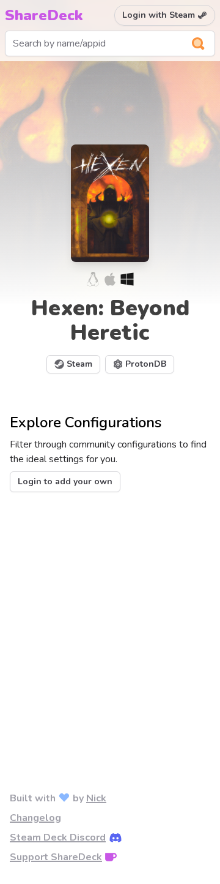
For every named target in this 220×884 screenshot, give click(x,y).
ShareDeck (44, 15)
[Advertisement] (110, 622)
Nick (96, 798)
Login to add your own (65, 481)
